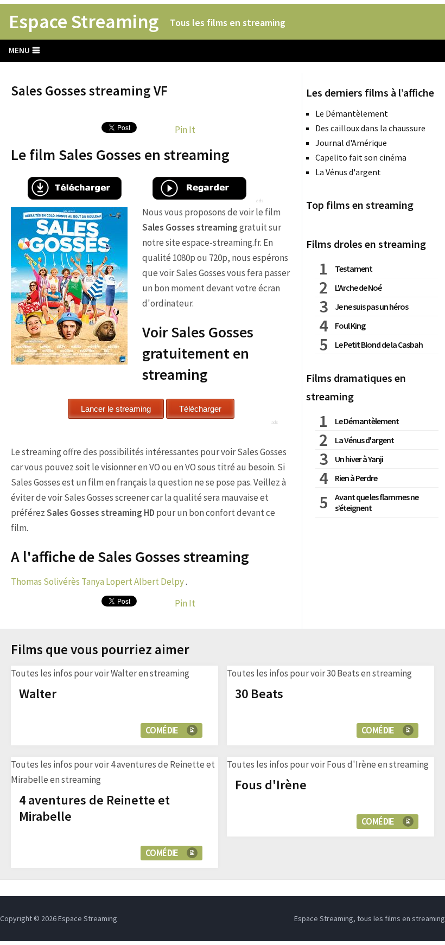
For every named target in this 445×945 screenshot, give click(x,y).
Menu (19, 50)
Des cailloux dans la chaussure (370, 128)
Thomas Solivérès (45, 582)
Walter (37, 693)
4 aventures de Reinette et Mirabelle (94, 808)
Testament (353, 268)
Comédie (162, 730)
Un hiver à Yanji (359, 459)
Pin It (185, 130)
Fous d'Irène (271, 784)
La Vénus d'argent (348, 172)
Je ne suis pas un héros (371, 306)
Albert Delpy (159, 582)
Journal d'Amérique (351, 142)
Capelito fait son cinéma (360, 157)
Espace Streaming (84, 21)
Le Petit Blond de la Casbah (379, 344)
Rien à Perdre (356, 477)
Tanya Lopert (106, 582)
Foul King (350, 325)
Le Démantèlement (351, 113)
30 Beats (259, 693)
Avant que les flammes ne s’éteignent (376, 502)
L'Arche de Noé (358, 287)
